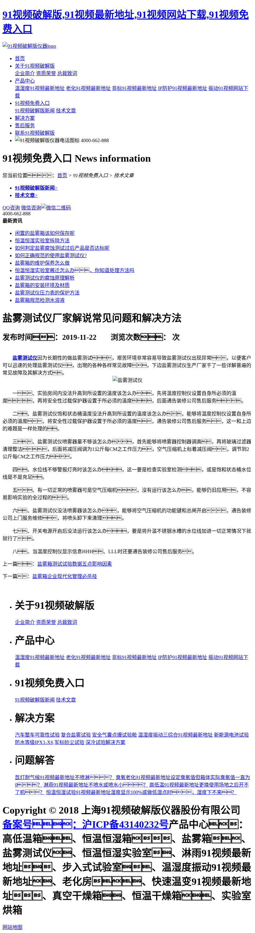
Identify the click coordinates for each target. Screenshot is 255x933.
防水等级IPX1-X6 (34, 742)
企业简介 (25, 73)
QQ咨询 (11, 207)
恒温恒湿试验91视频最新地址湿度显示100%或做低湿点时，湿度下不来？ (141, 792)
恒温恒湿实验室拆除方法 (42, 240)
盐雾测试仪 (24, 358)
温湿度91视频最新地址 (40, 88)
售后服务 (25, 125)
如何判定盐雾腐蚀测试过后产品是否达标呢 (62, 248)
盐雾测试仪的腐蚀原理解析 (45, 277)
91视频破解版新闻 (35, 110)
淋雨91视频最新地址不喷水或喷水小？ (96, 784)
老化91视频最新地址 (88, 88)
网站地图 (12, 927)
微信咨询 (31, 207)
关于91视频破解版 (35, 66)
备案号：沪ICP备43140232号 (85, 824)
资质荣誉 (46, 73)
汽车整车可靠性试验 (37, 735)
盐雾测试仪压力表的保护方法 (47, 292)
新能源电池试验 (231, 735)
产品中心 (25, 80)
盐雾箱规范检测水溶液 (40, 300)
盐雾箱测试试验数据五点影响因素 (74, 564)
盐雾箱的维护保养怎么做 (42, 263)
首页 (20, 58)
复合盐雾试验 (76, 735)
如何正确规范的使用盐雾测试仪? (51, 255)
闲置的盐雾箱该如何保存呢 (45, 233)
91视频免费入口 (32, 103)
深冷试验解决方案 (105, 742)
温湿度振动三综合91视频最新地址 (175, 735)
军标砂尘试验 (69, 742)
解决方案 (25, 118)
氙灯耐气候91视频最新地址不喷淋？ (64, 777)
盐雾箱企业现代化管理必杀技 (64, 576)
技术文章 (66, 110)
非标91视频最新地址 (134, 88)
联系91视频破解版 (35, 133)
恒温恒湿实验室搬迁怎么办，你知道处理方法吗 (74, 270)
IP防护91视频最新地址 (182, 88)
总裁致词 (67, 73)
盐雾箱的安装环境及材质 (42, 285)
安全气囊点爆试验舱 (114, 735)
